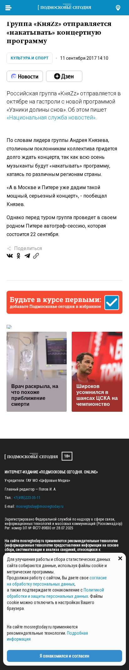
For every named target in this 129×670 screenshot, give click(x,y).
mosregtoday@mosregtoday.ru (40, 506)
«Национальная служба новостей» (51, 117)
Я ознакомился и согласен (64, 655)
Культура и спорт (30, 58)
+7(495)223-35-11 (26, 498)
